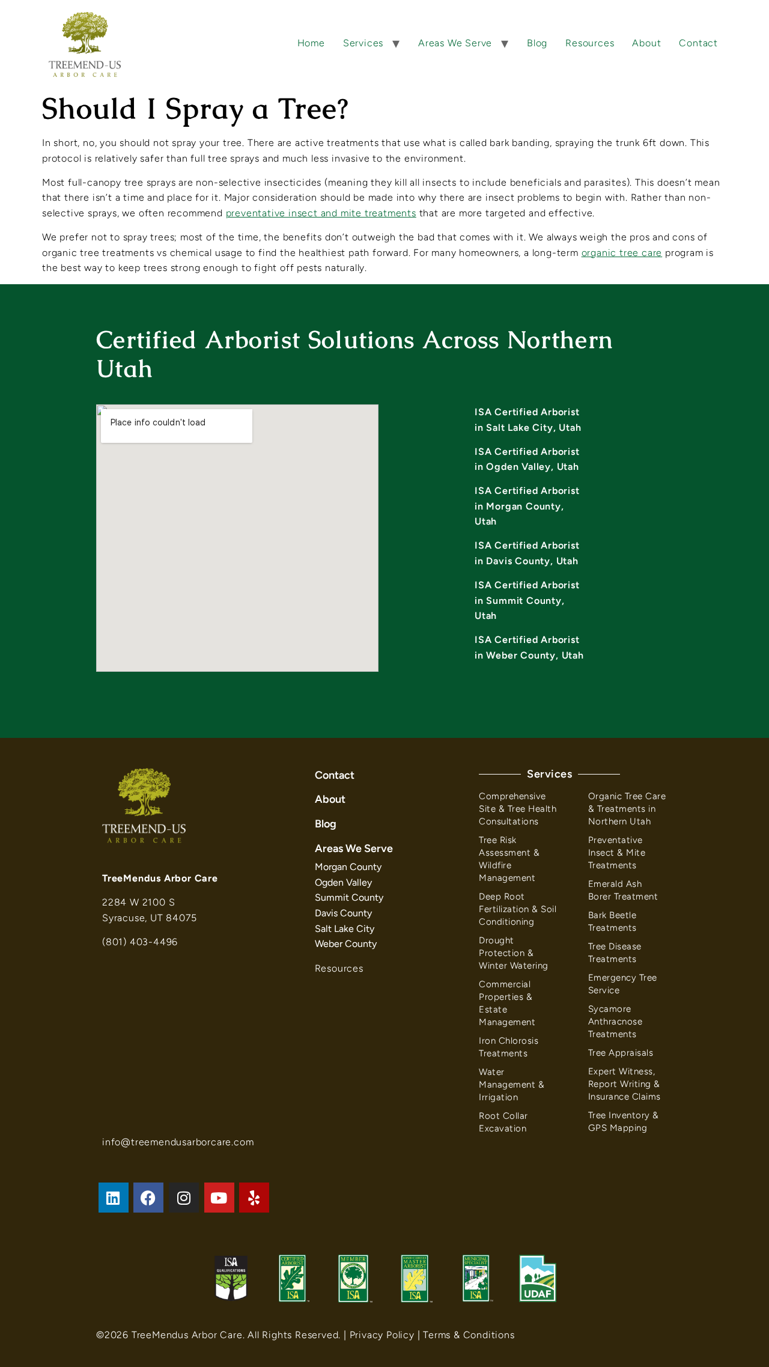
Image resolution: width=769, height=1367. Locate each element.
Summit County (349, 897)
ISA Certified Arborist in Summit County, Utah (527, 600)
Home (311, 43)
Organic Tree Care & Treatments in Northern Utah (627, 809)
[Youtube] (219, 1198)
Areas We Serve (455, 43)
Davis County (343, 913)
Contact (698, 43)
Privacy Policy (382, 1335)
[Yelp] (254, 1198)
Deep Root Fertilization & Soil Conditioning (517, 909)
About (646, 43)
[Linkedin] (114, 1198)
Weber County (346, 943)
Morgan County (348, 866)
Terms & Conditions (468, 1335)
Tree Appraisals (621, 1052)
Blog (537, 43)
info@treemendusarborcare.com (178, 1142)
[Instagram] (184, 1198)
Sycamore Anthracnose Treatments (615, 1021)
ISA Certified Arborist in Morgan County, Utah (527, 506)
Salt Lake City (344, 928)
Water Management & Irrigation (511, 1085)
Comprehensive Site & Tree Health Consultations (517, 809)
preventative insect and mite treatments (321, 213)
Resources (589, 43)
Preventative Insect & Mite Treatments (617, 853)
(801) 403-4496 (140, 942)
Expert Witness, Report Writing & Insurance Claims (624, 1084)
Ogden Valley (343, 882)
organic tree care (622, 252)
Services (363, 43)
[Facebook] (148, 1198)
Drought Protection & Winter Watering (514, 953)
